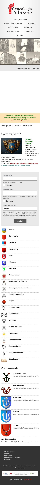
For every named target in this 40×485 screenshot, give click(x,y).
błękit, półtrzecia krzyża (28, 215)
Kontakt (20, 35)
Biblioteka (29, 31)
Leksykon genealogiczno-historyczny (23, 163)
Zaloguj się (35, 68)
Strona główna (6, 126)
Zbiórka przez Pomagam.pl (20, 121)
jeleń (21, 214)
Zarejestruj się (22, 68)
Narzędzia (32, 23)
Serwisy (16, 126)
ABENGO (27, 479)
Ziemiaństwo (13, 27)
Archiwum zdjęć (13, 31)
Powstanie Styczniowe (13, 23)
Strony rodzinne (20, 19)
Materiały (28, 27)
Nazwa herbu (7, 175)
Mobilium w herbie (9, 205)
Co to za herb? (27, 126)
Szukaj (20, 221)
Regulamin (8, 455)
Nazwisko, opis (8, 189)
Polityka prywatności (12, 457)
